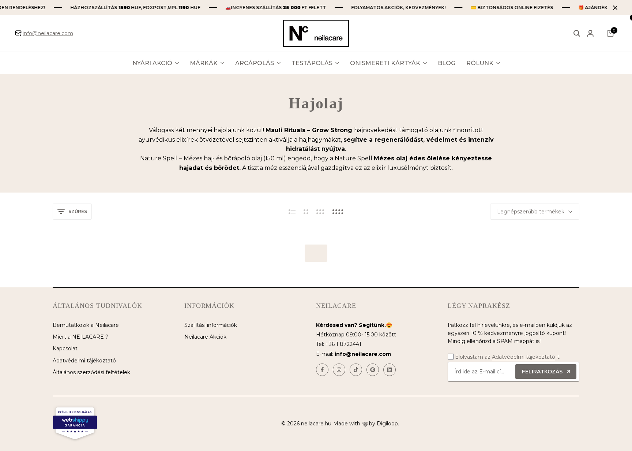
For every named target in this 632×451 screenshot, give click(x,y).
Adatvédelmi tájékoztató (84, 360)
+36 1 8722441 (343, 344)
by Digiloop (383, 423)
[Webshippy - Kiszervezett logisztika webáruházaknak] (75, 424)
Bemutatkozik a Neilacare (86, 325)
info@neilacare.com (48, 33)
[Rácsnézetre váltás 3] (320, 211)
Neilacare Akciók (205, 336)
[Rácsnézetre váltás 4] (338, 211)
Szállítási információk (210, 325)
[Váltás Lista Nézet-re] (292, 211)
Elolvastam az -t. (507, 357)
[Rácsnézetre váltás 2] (306, 211)
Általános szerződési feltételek (91, 372)
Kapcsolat (65, 348)
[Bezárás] (613, 7)
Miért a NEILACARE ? (80, 336)
